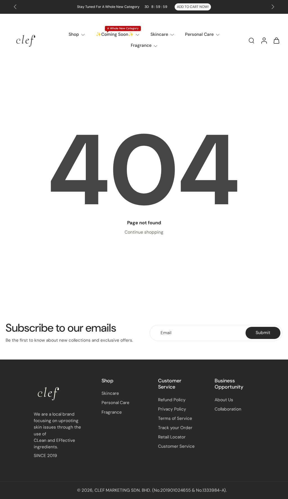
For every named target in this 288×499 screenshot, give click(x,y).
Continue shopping (144, 232)
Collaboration (228, 409)
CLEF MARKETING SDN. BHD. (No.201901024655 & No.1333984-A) (160, 490)
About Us (224, 399)
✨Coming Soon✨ (115, 34)
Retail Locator (172, 437)
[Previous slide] (15, 7)
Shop (74, 34)
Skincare (159, 34)
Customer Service (176, 446)
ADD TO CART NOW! (193, 7)
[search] (251, 40)
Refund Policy (172, 399)
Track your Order (175, 428)
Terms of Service (175, 418)
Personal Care (199, 34)
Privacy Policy (172, 409)
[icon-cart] (276, 40)
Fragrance (141, 45)
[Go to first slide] (273, 7)
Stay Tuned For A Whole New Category (122, 7)
